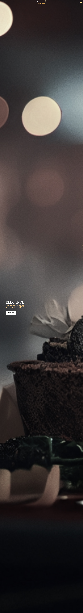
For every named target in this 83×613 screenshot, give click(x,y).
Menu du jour (47, 6)
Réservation (5, 2)
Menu (40, 6)
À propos (33, 6)
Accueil (26, 6)
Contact (56, 6)
